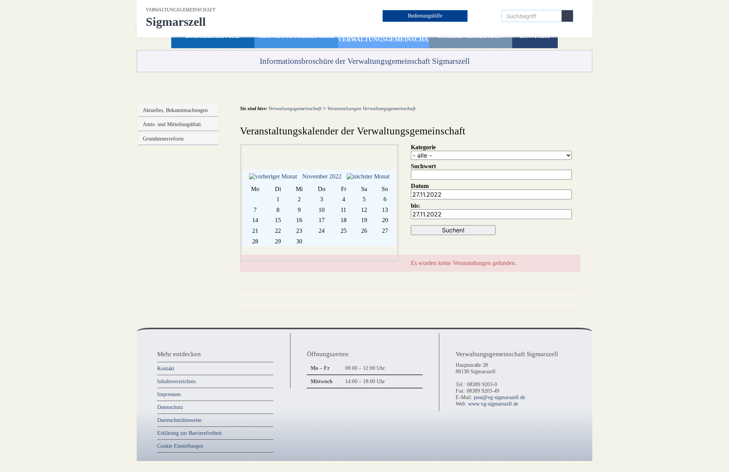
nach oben (566, 300)
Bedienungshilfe (425, 16)
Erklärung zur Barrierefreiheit (189, 433)
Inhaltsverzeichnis (176, 381)
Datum (420, 186)
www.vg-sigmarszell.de (493, 404)
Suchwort (423, 166)
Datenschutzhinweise (179, 420)
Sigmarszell (180, 17)
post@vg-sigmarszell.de (499, 397)
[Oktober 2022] (273, 176)
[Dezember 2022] (368, 176)
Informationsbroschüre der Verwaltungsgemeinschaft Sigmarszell (365, 61)
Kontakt (165, 368)
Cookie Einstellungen (180, 446)
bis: (415, 205)
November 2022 (321, 176)
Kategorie (423, 147)
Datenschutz (170, 407)
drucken (539, 300)
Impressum (169, 394)
